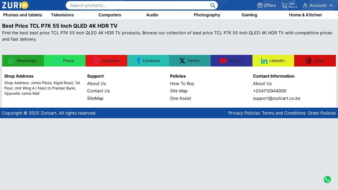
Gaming (249, 14)
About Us (96, 83)
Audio (152, 14)
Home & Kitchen (305, 14)
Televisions (62, 14)
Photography (207, 14)
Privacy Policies (244, 113)
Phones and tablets (22, 14)
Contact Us (98, 90)
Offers (270, 5)
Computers (109, 14)
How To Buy (182, 83)
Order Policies (322, 113)
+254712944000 (269, 90)
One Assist (180, 98)
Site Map (179, 90)
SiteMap (95, 98)
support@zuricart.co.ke (276, 98)
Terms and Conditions (284, 113)
